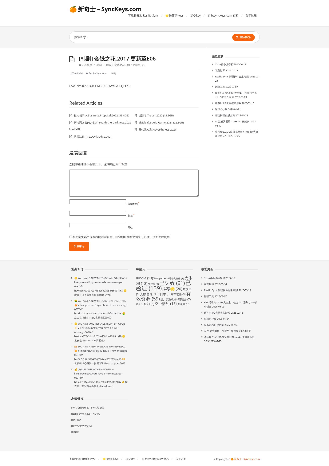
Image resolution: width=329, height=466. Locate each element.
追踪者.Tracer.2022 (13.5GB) (156, 115)
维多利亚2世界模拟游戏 (228, 103)
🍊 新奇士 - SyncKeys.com (245, 459)
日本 (165, 294)
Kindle (144, 278)
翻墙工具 (220, 86)
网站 (130, 227)
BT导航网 (76, 419)
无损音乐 (149, 294)
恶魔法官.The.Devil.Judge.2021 (93, 136)
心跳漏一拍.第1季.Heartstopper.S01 (104, 363)
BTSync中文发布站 (81, 426)
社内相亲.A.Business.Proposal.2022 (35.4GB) (101, 115)
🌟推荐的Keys (174, 15)
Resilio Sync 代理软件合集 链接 (232, 76)
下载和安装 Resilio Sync (143, 15)
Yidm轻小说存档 (224, 64)
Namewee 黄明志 (94, 340)
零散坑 (75, 432)
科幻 (149, 304)
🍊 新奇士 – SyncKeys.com (105, 9)
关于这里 (251, 15)
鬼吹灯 (183, 304)
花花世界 (220, 70)
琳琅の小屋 (221, 109)
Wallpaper (162, 278)
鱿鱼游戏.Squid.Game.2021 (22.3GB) (161, 122)
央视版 (153, 284)
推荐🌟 (172, 288)
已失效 (172, 282)
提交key (195, 15)
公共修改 (177, 278)
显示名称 (134, 204)
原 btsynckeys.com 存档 (223, 15)
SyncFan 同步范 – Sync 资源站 (88, 407)
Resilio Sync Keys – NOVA (85, 413)
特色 (139, 304)
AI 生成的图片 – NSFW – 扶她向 (232, 121)
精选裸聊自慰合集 (225, 115)
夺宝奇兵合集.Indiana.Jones (97, 386)
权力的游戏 (168, 299)
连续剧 (88, 65)
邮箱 (131, 215)
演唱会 (184, 299)
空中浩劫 (166, 303)
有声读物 (178, 294)
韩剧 (99, 65)
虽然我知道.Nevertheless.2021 (157, 129)
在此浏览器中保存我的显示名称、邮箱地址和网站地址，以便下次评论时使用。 (122, 237)
